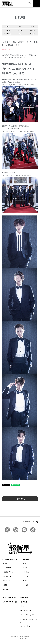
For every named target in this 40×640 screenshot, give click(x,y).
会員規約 (24, 602)
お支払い (24, 606)
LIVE (20, 27)
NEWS (5, 563)
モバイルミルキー (9, 602)
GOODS (32, 30)
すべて (8, 27)
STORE (25, 585)
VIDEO (5, 585)
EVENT (32, 27)
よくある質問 (25, 626)
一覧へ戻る (20, 498)
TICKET (25, 576)
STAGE (7, 30)
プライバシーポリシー (28, 615)
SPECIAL (26, 572)
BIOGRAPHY (7, 567)
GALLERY (6, 589)
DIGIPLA (25, 580)
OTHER (32, 34)
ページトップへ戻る (29, 522)
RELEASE (7, 34)
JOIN (24, 563)
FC (20, 34)
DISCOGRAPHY (8, 572)
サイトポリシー (26, 610)
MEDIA (20, 30)
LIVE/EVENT (7, 576)
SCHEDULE (6, 580)
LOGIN (25, 567)
